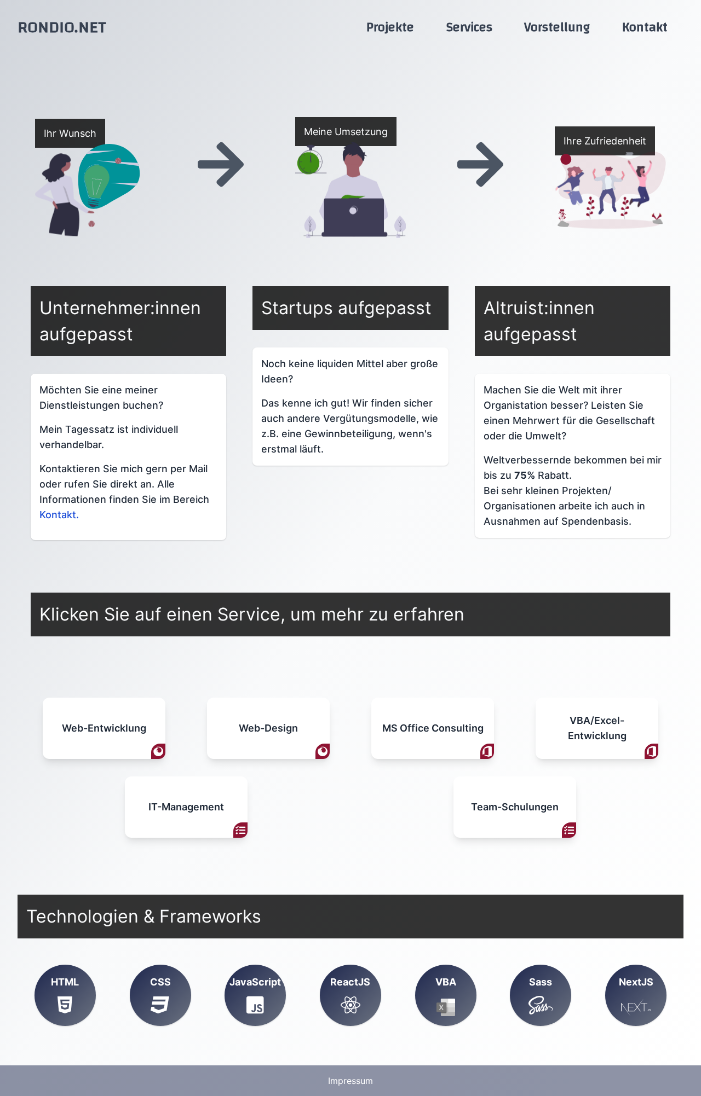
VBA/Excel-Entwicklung (597, 728)
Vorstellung (557, 27)
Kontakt (645, 27)
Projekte (390, 27)
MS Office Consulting (433, 728)
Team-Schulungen (515, 807)
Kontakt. (59, 514)
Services (469, 27)
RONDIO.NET (62, 27)
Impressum (350, 1080)
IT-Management (186, 807)
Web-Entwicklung (104, 728)
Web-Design (268, 728)
